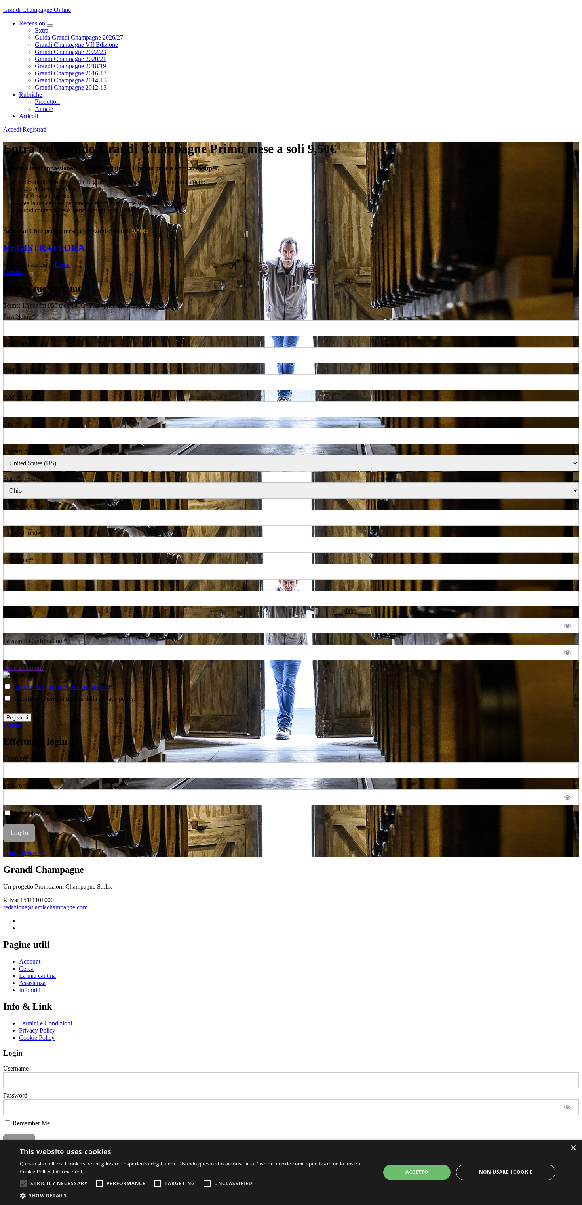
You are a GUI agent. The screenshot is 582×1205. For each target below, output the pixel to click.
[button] (23, 1184)
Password (15, 785)
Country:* (16, 451)
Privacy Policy (37, 1030)
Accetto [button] (416, 1172)
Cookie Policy (37, 1037)
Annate (44, 108)
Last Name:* (19, 343)
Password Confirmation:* (35, 640)
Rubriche (30, 94)
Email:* (13, 586)
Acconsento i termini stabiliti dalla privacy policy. (73, 698)
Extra (41, 30)
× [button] (573, 1148)
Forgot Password (24, 852)
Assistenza (32, 982)
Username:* (18, 560)
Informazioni (67, 1171)
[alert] (291, 1172)
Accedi (13, 129)
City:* (11, 424)
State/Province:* (23, 478)
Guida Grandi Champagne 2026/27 (79, 37)
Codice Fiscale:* (24, 533)
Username (16, 758)
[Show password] (567, 625)
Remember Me (30, 813)
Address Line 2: (23, 397)
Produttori (47, 101)
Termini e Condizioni (45, 1023)
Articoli (28, 116)
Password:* (17, 613)
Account (29, 961)
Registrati (34, 129)
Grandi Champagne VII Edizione (76, 44)
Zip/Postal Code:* (25, 506)
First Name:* (19, 316)
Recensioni (33, 23)
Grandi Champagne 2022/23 (70, 51)
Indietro (13, 271)
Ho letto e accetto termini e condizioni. (61, 686)
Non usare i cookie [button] (506, 1172)
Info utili (29, 990)
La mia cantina (37, 975)
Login (62, 264)
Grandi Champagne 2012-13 (71, 87)
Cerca (26, 968)
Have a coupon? (23, 667)
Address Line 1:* (24, 370)
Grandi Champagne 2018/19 (70, 66)
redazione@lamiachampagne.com (45, 907)
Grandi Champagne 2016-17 (71, 73)
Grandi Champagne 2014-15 (71, 80)
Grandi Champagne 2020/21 (70, 58)
